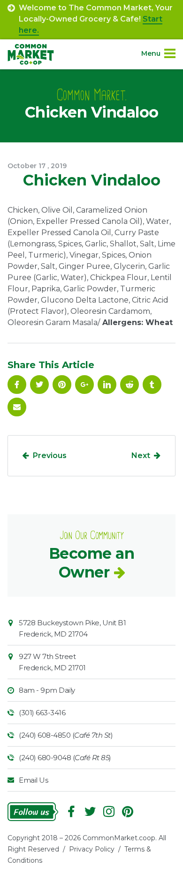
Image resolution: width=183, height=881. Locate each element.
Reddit (129, 384)
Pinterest (62, 384)
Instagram (108, 811)
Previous (50, 455)
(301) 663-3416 (42, 712)
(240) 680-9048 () (65, 757)
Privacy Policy (91, 849)
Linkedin (107, 384)
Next (140, 455)
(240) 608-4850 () (66, 735)
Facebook (17, 384)
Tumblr (152, 384)
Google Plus (84, 384)
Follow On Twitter (39, 384)
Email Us (33, 780)
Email (17, 407)
